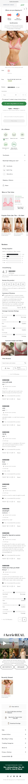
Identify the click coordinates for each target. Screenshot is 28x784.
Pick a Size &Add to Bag (20, 207)
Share (6, 185)
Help (3, 730)
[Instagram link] (7, 776)
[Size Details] (4, 166)
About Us (4, 747)
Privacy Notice (11, 28)
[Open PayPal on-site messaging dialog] (12, 108)
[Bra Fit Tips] (4, 170)
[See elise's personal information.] (6, 436)
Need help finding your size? (10, 160)
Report (18, 398)
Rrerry (4, 537)
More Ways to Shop (7, 739)
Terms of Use (18, 28)
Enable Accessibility (14, 1)
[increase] (25, 95)
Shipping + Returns (8, 180)
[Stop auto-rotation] (26, 20)
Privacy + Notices (7, 752)
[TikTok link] (11, 776)
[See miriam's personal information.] (7, 464)
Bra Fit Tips (9, 170)
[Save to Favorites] (25, 32)
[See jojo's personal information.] (5, 384)
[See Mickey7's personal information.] (8, 569)
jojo (3, 384)
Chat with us (10, 174)
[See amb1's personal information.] (6, 410)
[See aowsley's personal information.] (8, 488)
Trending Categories (7, 743)
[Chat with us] (4, 174)
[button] (9, 16)
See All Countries (14, 22)
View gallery (20, 667)
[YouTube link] (20, 776)
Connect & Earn (6, 734)
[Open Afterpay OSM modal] (19, 108)
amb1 (3, 410)
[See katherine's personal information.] (9, 512)
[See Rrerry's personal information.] (7, 537)
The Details (6, 155)
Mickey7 (4, 570)
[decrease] (21, 95)
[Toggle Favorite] (12, 196)
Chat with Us (15, 706)
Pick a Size (14, 121)
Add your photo (7, 667)
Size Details (4, 91)
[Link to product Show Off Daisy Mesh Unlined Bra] (8, 202)
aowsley (4, 488)
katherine (5, 513)
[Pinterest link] (17, 776)
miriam (4, 464)
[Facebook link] (14, 776)
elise (3, 436)
